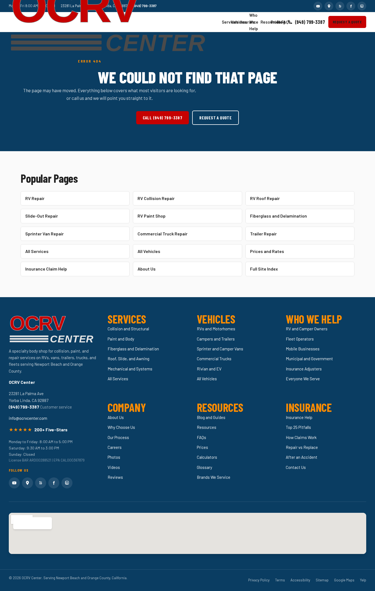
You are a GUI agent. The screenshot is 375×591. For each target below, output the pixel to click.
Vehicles (233, 21)
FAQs (282, 21)
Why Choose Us (121, 427)
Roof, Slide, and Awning (128, 358)
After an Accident (301, 457)
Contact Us (296, 467)
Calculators (207, 457)
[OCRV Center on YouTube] (318, 6)
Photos (114, 457)
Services (224, 21)
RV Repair (34, 198)
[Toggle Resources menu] (266, 22)
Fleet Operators (300, 338)
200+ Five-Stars (51, 429)
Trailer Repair (263, 233)
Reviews (115, 477)
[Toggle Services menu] (226, 22)
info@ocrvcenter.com (28, 418)
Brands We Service (213, 477)
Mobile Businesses (303, 348)
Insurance (242, 21)
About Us (147, 268)
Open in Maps (29, 523)
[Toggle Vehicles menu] (235, 22)
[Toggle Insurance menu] (244, 22)
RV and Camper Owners (307, 328)
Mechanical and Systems (130, 368)
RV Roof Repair (265, 198)
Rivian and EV (209, 368)
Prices (272, 21)
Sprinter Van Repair (44, 233)
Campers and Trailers (216, 338)
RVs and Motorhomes (216, 328)
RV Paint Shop (152, 215)
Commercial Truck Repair (163, 233)
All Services (37, 251)
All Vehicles (149, 251)
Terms (280, 580)
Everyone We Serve (303, 378)
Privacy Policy (259, 580)
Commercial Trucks (214, 358)
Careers (115, 447)
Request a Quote (347, 21)
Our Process (118, 437)
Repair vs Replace (302, 447)
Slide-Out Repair (41, 215)
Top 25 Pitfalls (298, 427)
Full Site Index (264, 268)
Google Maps (344, 580)
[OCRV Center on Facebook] (350, 6)
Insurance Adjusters (304, 368)
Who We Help (252, 22)
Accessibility (300, 580)
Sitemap (322, 580)
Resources (263, 21)
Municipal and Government (309, 358)
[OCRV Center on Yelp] (339, 6)
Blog (278, 21)
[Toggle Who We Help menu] (255, 22)
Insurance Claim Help (46, 268)
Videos (114, 467)
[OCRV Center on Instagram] (361, 6)
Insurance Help (299, 417)
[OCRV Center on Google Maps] (328, 6)
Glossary (204, 467)
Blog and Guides (211, 417)
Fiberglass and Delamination (278, 215)
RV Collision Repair (156, 198)
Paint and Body (121, 338)
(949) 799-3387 (310, 22)
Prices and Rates (267, 251)
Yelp (363, 580)
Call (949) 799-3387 (163, 117)
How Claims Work (301, 437)
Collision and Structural (128, 328)
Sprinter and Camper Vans (220, 348)
